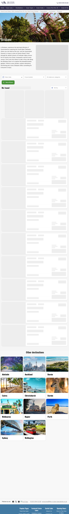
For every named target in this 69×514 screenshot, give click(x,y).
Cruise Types (29, 8)
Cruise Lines (9, 8)
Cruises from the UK (52, 8)
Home (2, 8)
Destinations (19, 8)
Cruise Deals (40, 8)
